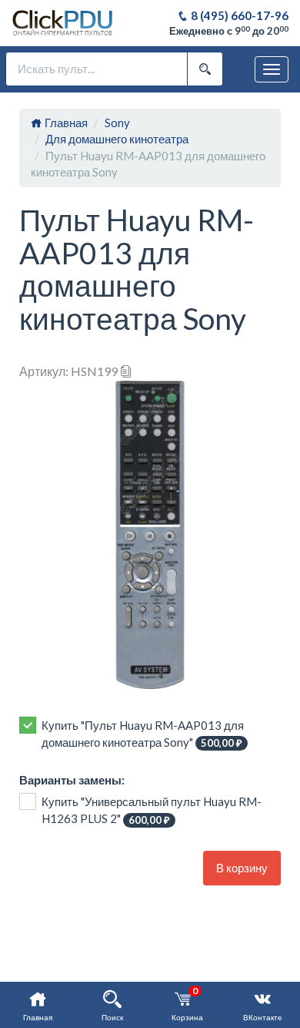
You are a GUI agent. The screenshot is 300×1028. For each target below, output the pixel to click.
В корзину (242, 868)
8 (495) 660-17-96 (238, 15)
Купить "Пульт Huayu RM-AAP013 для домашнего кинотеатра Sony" (143, 734)
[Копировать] (126, 371)
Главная (65, 122)
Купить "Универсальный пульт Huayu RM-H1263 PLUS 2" (152, 810)
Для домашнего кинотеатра (116, 139)
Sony (117, 122)
